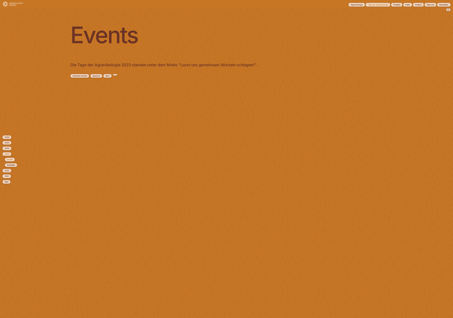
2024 (7, 148)
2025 (7, 143)
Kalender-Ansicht (80, 76)
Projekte (396, 5)
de (448, 10)
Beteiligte (11, 165)
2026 (7, 137)
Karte (407, 5)
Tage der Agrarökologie (378, 5)
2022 (7, 170)
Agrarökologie (357, 5)
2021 (7, 176)
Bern (107, 76)
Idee (6, 182)
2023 (7, 154)
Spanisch (96, 76)
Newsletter (443, 5)
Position (418, 5)
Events (10, 159)
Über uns (430, 5)
